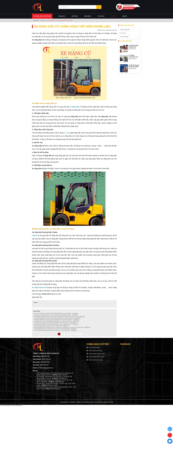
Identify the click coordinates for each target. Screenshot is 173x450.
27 (86, 334)
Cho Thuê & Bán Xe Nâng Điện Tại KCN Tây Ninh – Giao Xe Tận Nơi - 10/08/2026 (55, 330)
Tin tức (113, 16)
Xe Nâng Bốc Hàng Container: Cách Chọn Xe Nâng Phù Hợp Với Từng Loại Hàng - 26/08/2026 (59, 316)
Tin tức (123, 33)
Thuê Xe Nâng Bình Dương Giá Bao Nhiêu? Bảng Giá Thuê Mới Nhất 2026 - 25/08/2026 (57, 318)
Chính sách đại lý (94, 347)
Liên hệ (124, 16)
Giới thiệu (75, 16)
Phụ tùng (101, 16)
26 (83, 334)
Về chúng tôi (125, 29)
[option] (130, 52)
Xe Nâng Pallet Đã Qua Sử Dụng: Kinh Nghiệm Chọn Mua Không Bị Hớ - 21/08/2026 (56, 319)
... (80, 334)
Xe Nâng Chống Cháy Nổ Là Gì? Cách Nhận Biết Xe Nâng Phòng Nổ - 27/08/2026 (56, 315)
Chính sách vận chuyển (96, 357)
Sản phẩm (87, 16)
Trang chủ (61, 16)
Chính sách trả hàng (95, 350)
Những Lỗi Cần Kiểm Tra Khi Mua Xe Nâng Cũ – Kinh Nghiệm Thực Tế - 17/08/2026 (56, 324)
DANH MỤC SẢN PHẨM (43, 16)
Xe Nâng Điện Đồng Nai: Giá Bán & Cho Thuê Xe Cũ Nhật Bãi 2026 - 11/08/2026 (55, 329)
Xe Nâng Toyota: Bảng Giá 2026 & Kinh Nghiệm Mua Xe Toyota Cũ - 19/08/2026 (55, 322)
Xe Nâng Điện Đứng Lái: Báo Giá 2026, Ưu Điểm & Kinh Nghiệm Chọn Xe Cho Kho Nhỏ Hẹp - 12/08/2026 (62, 327)
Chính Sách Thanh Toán (96, 354)
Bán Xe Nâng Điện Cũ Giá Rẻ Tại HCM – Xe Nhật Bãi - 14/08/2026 (51, 325)
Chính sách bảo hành (95, 360)
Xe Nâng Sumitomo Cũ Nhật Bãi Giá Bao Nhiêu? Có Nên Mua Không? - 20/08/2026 (56, 321)
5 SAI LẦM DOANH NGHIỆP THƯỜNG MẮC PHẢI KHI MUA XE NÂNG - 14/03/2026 (56, 313)
